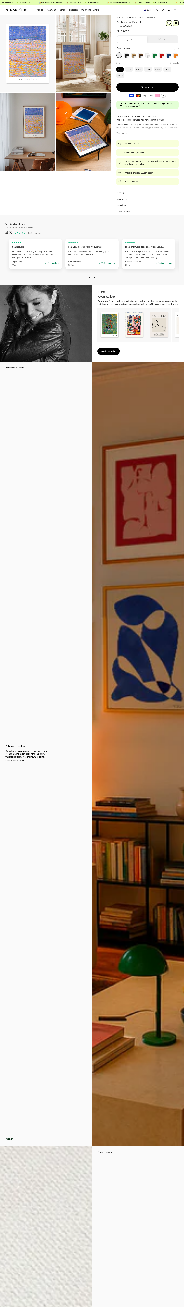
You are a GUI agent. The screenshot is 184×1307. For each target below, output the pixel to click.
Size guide (174, 63)
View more (120, 133)
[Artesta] (19, 10)
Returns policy (122, 199)
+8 (163, 96)
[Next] (94, 278)
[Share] (176, 23)
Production (121, 205)
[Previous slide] (173, 48)
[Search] (157, 10)
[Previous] (89, 278)
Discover (9, 1139)
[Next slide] (177, 48)
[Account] (163, 10)
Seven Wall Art (126, 26)
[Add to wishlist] (169, 23)
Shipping (120, 192)
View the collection (109, 351)
